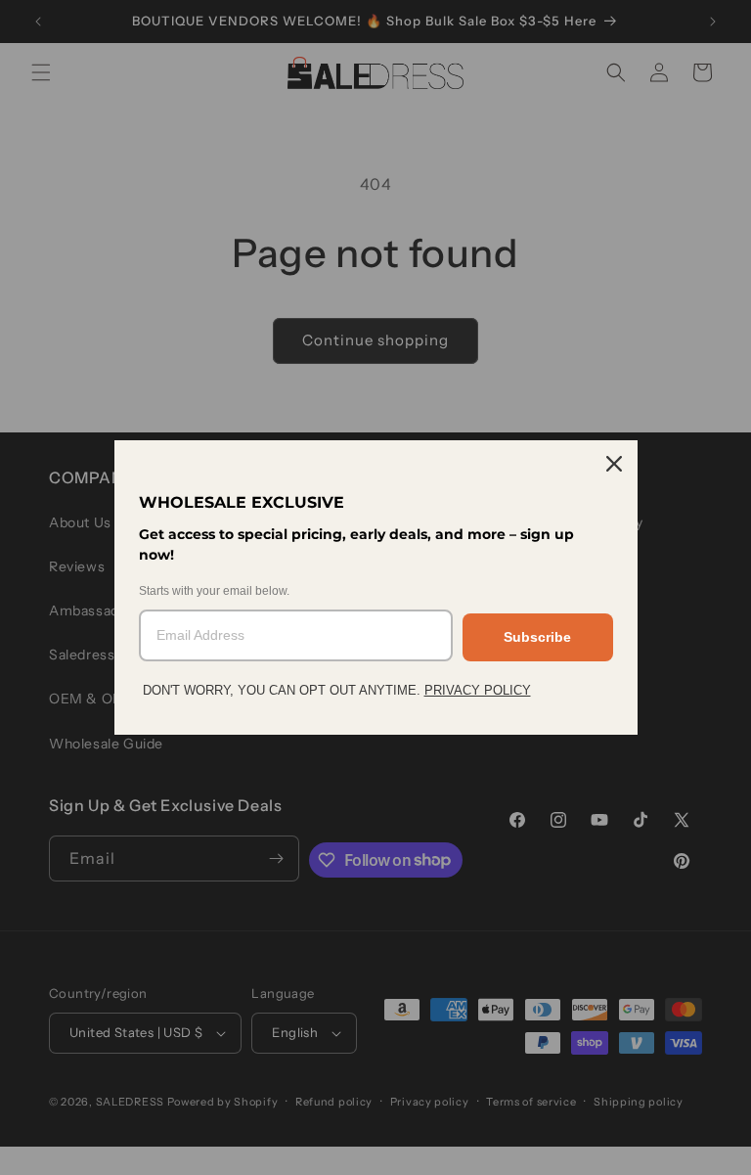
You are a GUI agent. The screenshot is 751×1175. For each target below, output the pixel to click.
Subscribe (537, 637)
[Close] (614, 463)
